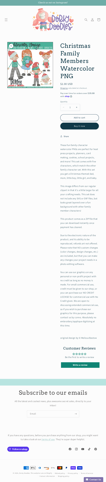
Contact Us (94, 479)
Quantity (63, 101)
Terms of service (87, 473)
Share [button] (66, 136)
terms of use (48, 439)
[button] (6, 19)
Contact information (47, 476)
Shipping (64, 88)
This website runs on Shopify (41, 473)
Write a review (80, 365)
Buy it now (79, 126)
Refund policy (60, 473)
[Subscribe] (76, 413)
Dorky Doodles (24, 473)
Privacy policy (73, 473)
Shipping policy (63, 476)
